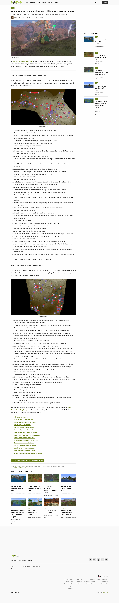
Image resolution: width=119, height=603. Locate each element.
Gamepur (92, 579)
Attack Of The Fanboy (102, 579)
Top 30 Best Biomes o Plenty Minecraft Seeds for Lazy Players (18, 513)
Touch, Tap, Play (69, 586)
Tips (38, 2)
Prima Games (69, 581)
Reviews (32, 2)
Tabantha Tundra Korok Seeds (24, 450)
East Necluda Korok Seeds (23, 419)
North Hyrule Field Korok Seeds (25, 445)
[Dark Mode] (100, 2)
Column (50, 2)
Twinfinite (79, 579)
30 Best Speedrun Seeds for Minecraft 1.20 (35, 488)
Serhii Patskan (31, 493)
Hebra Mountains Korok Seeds (24, 438)
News (26, 2)
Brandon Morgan (15, 519)
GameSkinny (79, 583)
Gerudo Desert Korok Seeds (24, 427)
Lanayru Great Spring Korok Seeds (26, 440)
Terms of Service (26, 566)
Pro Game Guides (69, 579)
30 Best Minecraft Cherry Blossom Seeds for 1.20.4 (67, 512)
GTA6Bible (70, 588)
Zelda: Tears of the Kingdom (22, 61)
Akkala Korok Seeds (21, 417)
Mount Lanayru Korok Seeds (24, 443)
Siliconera (79, 581)
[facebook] (102, 559)
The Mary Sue (104, 583)
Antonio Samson (15, 493)
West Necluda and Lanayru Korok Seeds (28, 453)
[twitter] (98, 559)
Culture (44, 2)
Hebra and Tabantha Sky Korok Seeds (27, 435)
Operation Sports (90, 583)
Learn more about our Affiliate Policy (18, 467)
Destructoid (105, 581)
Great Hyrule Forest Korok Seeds (25, 432)
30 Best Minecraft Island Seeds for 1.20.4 (67, 488)
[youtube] (106, 559)
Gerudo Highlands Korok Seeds (25, 430)
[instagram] (94, 559)
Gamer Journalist (68, 583)
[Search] (96, 2)
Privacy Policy (36, 566)
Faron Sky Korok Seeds (22, 425)
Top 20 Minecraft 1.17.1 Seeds (50, 511)
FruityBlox (92, 586)
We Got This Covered (89, 581)
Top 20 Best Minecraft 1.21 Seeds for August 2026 (50, 489)
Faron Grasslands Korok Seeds (25, 422)
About (12, 566)
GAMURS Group (105, 592)
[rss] (90, 559)
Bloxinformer (104, 586)
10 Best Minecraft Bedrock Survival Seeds (17, 488)
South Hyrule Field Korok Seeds (25, 448)
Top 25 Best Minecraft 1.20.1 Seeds (33, 512)
